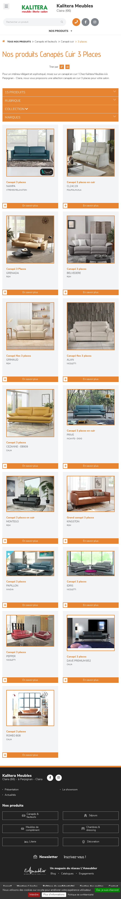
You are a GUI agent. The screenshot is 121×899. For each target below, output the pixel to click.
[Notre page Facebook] (85, 22)
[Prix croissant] (61, 67)
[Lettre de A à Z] (67, 67)
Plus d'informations (54, 894)
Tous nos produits (19, 42)
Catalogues (67, 873)
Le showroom (70, 789)
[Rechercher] (62, 22)
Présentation (12, 789)
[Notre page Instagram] (95, 22)
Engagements (86, 873)
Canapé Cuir (67, 41)
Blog (53, 873)
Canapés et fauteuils (46, 41)
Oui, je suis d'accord (107, 890)
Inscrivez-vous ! (75, 857)
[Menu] (6, 6)
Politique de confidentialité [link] (80, 895)
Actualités (10, 795)
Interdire (33, 894)
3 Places (82, 41)
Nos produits (58, 31)
